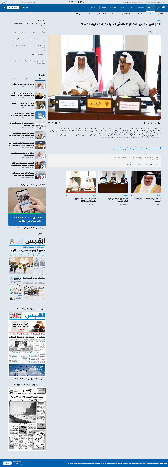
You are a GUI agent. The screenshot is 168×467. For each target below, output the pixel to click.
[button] (159, 122)
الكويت (157, 148)
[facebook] (63, 122)
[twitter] (59, 122)
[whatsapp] (49, 122)
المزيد (80, 14)
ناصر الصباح (130, 148)
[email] (52, 122)
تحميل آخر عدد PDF (27, 2)
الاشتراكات (25, 7)
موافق (7, 463)
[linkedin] (56, 122)
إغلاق (17, 463)
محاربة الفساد (118, 148)
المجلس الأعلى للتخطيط (144, 148)
